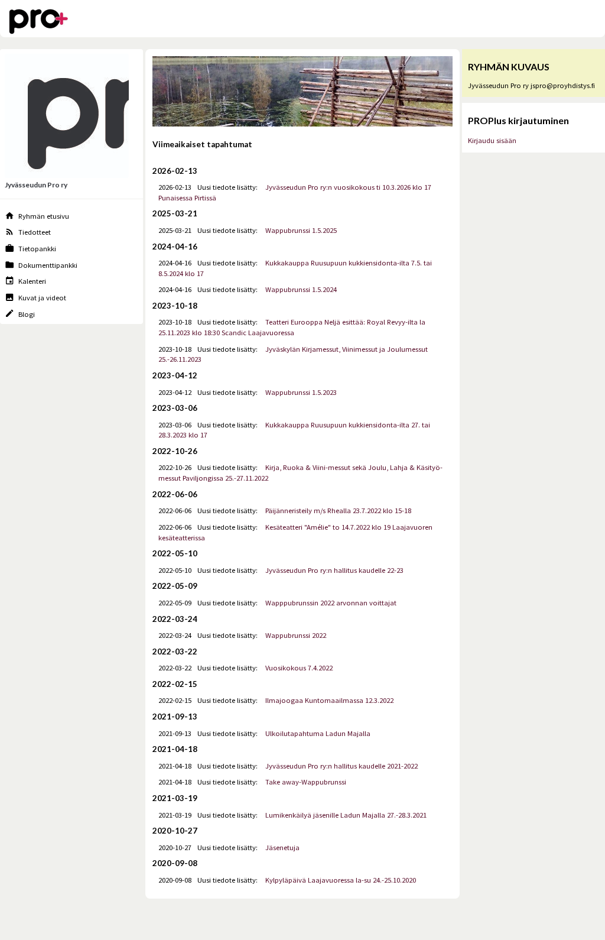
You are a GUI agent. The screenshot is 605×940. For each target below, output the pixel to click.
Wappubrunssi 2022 (295, 635)
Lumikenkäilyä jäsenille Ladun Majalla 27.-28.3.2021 (346, 815)
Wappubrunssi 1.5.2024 (301, 289)
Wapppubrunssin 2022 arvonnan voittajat (330, 602)
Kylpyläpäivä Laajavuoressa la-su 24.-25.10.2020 (340, 880)
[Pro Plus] (38, 23)
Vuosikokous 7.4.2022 (299, 667)
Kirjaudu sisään (492, 140)
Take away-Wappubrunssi (305, 781)
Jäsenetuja (282, 847)
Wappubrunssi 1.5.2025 (301, 230)
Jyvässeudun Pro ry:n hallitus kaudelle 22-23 (334, 570)
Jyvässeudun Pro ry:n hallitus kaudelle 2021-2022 (341, 765)
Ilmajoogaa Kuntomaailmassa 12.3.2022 (329, 700)
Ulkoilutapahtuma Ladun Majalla (317, 733)
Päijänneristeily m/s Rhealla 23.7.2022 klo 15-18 (338, 510)
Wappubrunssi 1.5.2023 (301, 392)
